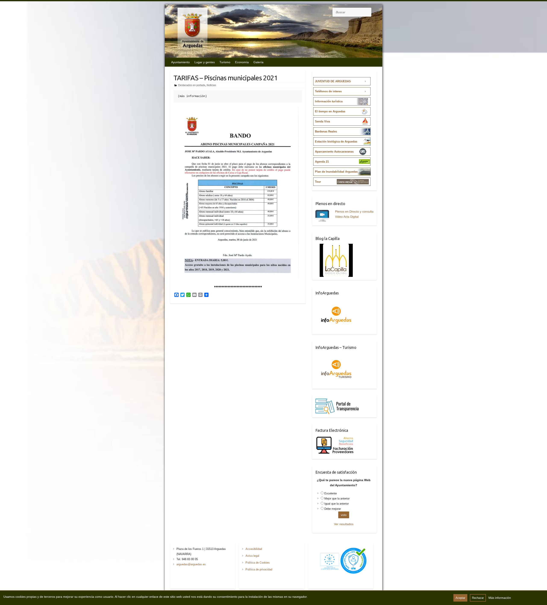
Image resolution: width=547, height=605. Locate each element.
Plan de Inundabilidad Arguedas (336, 171)
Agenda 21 (322, 161)
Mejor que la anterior (337, 498)
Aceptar (460, 597)
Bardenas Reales (326, 131)
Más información (499, 597)
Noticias (211, 85)
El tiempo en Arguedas (330, 111)
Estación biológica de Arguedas (336, 141)
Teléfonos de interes (328, 91)
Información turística (329, 101)
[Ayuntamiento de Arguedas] (188, 32)
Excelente (330, 493)
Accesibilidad (254, 549)
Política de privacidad (259, 569)
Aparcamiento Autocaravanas (334, 151)
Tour (318, 181)
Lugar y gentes (204, 62)
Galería (258, 62)
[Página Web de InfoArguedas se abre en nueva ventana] (336, 300)
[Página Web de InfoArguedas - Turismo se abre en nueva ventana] (336, 355)
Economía (242, 62)
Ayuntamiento (180, 62)
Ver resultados (343, 524)
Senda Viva (322, 121)
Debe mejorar (332, 508)
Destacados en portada (191, 85)
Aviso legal (252, 555)
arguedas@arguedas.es (191, 564)
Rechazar (478, 597)
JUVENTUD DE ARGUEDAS (333, 81)
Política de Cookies (258, 562)
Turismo (224, 62)
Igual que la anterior (336, 503)
